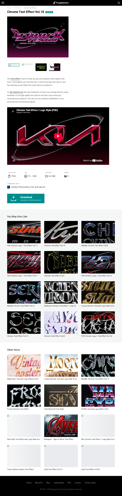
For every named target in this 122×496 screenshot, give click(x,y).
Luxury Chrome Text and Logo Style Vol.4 (97, 306)
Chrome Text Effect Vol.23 (54, 336)
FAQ (69, 482)
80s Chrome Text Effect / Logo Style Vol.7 (98, 439)
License (78, 482)
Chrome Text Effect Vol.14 (54, 245)
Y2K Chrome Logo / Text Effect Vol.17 (22, 245)
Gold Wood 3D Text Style (54, 409)
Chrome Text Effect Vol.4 (54, 275)
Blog (48, 482)
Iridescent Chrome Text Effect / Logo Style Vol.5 (61, 306)
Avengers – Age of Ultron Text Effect (58, 439)
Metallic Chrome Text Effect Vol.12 (21, 306)
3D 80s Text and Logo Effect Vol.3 (94, 409)
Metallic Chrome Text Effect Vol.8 (94, 245)
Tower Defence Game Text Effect (20, 469)
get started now (16, 92)
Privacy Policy (90, 482)
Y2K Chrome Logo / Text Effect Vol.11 (22, 275)
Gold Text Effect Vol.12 (53, 469)
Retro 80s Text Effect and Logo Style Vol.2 (24, 439)
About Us (38, 482)
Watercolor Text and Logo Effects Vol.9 (22, 379)
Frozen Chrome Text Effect (18, 409)
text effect (15, 78)
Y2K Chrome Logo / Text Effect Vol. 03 (96, 336)
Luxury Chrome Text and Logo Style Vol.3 (60, 379)
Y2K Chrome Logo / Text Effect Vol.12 (96, 275)
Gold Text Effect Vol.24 (90, 469)
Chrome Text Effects (30, 8)
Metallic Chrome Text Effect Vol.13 (95, 379)
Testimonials (59, 482)
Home (9, 8)
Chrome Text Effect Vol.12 (17, 336)
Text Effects (17, 8)
